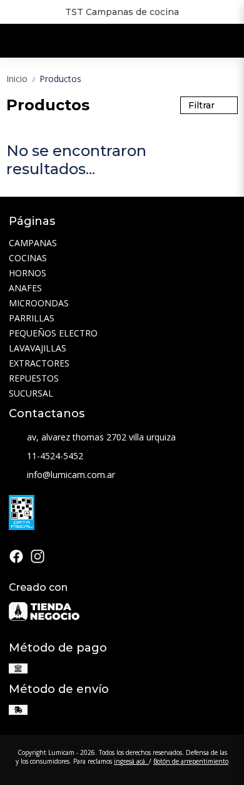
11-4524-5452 (55, 456)
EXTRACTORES (39, 363)
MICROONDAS (39, 303)
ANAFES (25, 288)
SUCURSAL (31, 393)
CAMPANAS (33, 243)
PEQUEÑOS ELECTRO (53, 333)
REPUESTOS (34, 378)
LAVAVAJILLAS (37, 348)
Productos (60, 79)
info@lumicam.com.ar (71, 475)
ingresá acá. (131, 761)
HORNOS (27, 273)
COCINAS (28, 258)
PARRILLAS (31, 318)
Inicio (21, 79)
